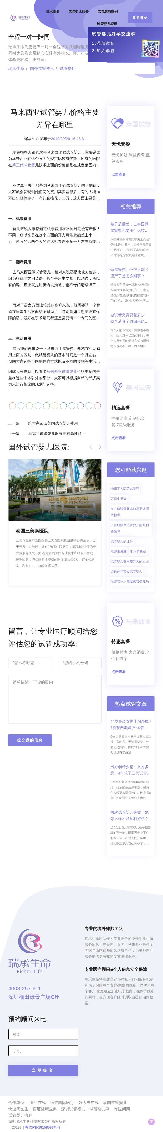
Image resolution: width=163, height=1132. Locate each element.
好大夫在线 (89, 1102)
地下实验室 (138, 551)
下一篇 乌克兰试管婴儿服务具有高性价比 (47, 433)
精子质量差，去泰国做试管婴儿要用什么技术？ (129, 228)
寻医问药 (122, 1109)
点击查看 (118, 174)
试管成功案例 (107, 11)
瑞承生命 (53, 11)
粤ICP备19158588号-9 (42, 1127)
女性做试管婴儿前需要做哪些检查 (130, 512)
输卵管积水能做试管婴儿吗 (130, 581)
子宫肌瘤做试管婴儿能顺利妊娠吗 (130, 528)
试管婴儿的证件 (122, 541)
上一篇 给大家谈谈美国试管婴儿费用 (43, 423)
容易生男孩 (118, 498)
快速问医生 (18, 1109)
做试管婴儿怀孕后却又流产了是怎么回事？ (129, 272)
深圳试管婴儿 (73, 1109)
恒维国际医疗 (62, 1102)
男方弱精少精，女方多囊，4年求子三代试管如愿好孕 (130, 770)
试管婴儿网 (100, 1109)
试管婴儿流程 (20, 1115)
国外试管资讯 (42, 68)
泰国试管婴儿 (115, 1102)
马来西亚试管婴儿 (61, 371)
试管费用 (68, 68)
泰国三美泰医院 (32, 530)
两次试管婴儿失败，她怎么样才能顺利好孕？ (129, 815)
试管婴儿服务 (78, 11)
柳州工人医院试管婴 (125, 488)
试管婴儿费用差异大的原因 (130, 561)
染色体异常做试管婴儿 (126, 571)
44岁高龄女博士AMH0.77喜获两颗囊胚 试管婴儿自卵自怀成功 (130, 725)
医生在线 (38, 1102)
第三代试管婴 (23, 165)
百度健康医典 (45, 1109)
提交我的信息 (30, 740)
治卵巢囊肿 (118, 551)
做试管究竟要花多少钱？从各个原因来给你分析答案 (129, 319)
